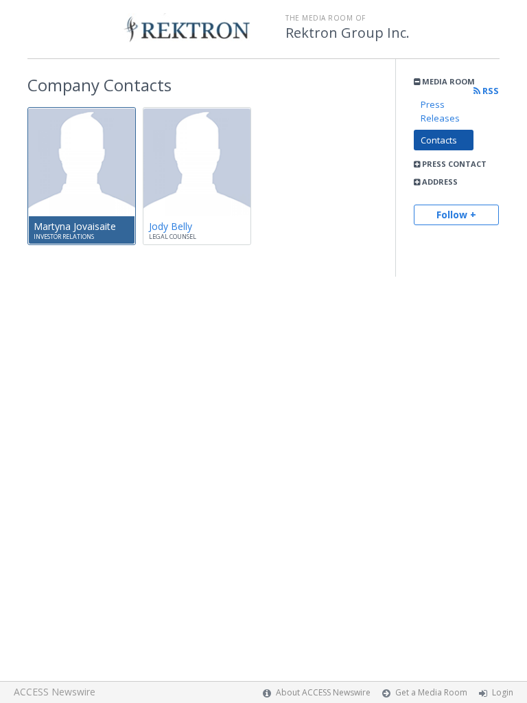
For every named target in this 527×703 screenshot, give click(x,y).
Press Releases (440, 111)
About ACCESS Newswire (323, 692)
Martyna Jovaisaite (75, 226)
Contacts (439, 140)
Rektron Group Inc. (347, 33)
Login (502, 692)
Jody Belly (170, 226)
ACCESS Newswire (54, 691)
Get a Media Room (431, 692)
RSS (489, 91)
